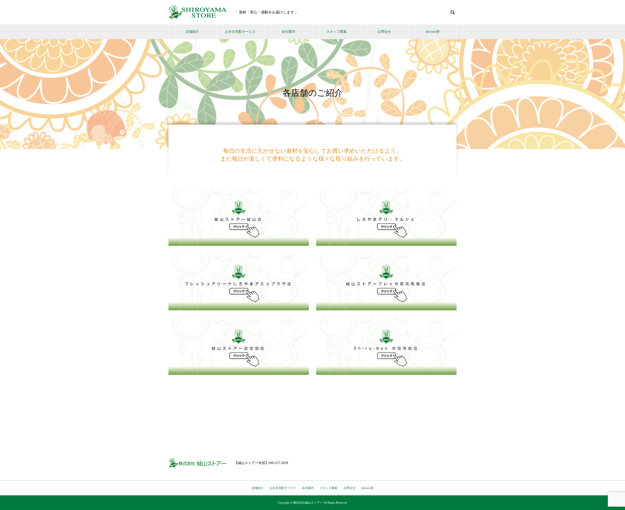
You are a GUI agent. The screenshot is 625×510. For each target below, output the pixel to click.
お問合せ (384, 31)
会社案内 (288, 31)
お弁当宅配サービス (240, 31)
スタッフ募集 (336, 31)
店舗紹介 (192, 31)
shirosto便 (432, 31)
